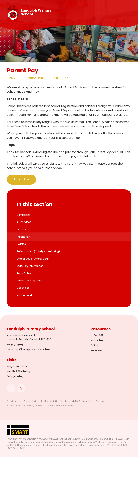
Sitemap (100, 401)
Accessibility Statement (77, 401)
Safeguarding (15, 376)
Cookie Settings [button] (15, 401)
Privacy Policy (31, 401)
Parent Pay (60, 78)
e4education (67, 405)
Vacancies (97, 350)
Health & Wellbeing (18, 371)
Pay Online (97, 340)
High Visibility (51, 401)
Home (11, 78)
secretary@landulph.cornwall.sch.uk (28, 349)
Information (33, 78)
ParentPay (21, 179)
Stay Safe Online (17, 366)
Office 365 (97, 335)
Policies (95, 345)
